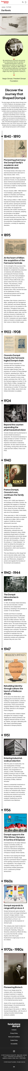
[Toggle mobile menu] (26, 2)
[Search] (23, 2)
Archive (3, 7)
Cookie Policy (14, 1040)
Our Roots (8, 7)
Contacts (14, 1030)
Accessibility (14, 1043)
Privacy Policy (14, 1033)
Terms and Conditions (14, 1036)
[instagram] (14, 1051)
